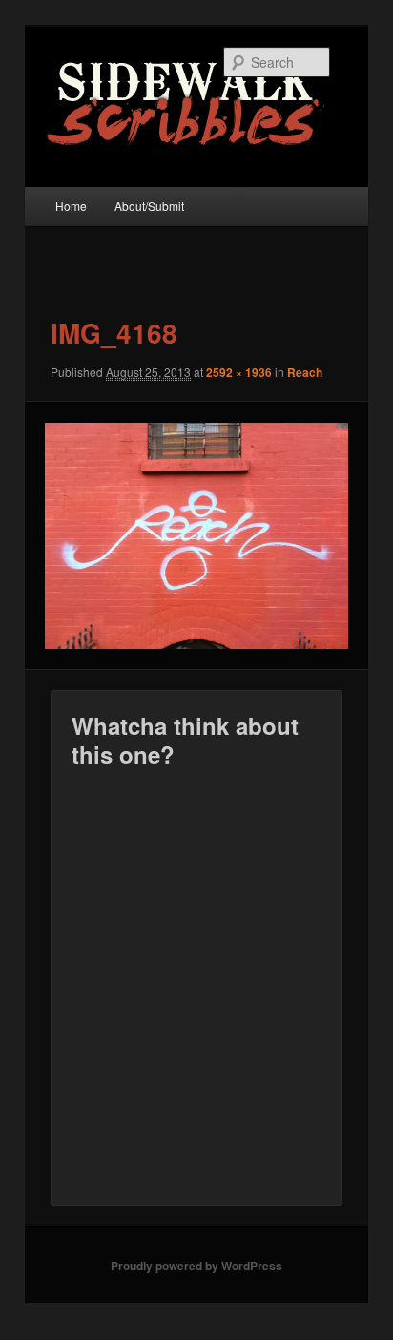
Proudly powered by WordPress (196, 1265)
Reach (304, 372)
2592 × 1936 (239, 372)
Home (71, 206)
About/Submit (149, 206)
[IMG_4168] (196, 536)
